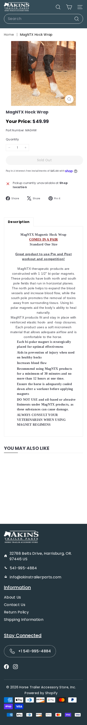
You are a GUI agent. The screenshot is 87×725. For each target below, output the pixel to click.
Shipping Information (23, 619)
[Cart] (69, 7)
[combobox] (43, 19)
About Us (12, 597)
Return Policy (16, 612)
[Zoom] (69, 99)
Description (19, 221)
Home (9, 34)
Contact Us (14, 604)
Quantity (12, 139)
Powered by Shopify (41, 693)
